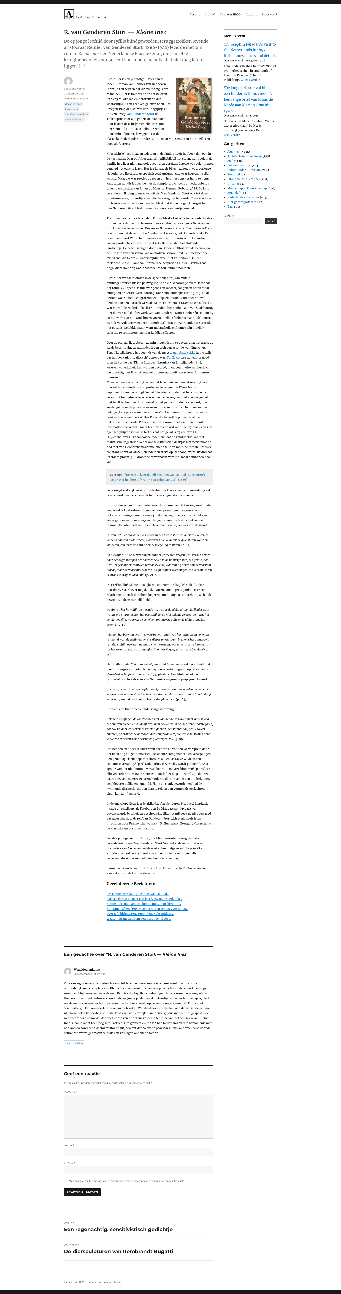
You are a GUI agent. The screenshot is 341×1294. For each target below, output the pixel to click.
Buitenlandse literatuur (243, 170)
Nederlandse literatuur (77, 98)
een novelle (129, 203)
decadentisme (73, 103)
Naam (69, 1145)
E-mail (70, 1162)
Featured (233, 174)
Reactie (70, 1091)
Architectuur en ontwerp (244, 156)
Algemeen (234, 151)
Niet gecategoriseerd (242, 202)
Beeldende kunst (239, 165)
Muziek (232, 192)
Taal (230, 206)
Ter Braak (174, 357)
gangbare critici (184, 352)
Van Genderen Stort (140, 114)
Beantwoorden (74, 1042)
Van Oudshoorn (74, 119)
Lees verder (251, 80)
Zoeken (229, 216)
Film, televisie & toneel (243, 179)
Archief (210, 14)
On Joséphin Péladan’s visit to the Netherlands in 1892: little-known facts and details (250, 50)
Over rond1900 (230, 14)
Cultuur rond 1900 (74, 1282)
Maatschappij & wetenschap (247, 188)
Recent (194, 14)
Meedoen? (269, 14)
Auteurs (251, 14)
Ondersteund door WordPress (104, 1282)
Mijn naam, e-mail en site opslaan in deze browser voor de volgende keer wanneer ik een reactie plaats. (127, 1181)
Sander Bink (77, 88)
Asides (231, 160)
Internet (233, 183)
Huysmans (71, 109)
